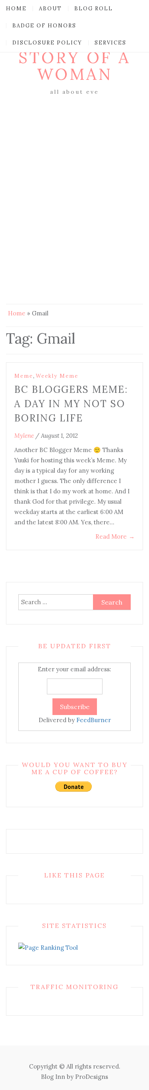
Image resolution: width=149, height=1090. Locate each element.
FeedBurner (93, 720)
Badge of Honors (44, 25)
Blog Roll (93, 8)
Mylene (24, 435)
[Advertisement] (74, 175)
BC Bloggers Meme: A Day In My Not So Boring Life (71, 403)
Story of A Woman (75, 65)
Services (110, 42)
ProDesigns (91, 1076)
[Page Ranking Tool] (48, 947)
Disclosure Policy (47, 42)
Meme (23, 376)
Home (16, 8)
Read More (115, 536)
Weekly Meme (57, 376)
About (50, 8)
